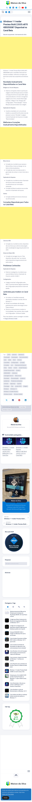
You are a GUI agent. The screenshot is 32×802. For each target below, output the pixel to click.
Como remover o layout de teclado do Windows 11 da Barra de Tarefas (18, 659)
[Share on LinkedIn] (25, 400)
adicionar (14, 354)
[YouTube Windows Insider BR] (22, 8)
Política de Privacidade (8, 794)
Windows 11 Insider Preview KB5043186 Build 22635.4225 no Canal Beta (22, 451)
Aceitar (5, 798)
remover (6, 383)
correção (22, 362)
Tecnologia (6, 386)
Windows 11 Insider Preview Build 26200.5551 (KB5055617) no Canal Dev (8, 451)
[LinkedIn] (13, 8)
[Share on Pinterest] (19, 400)
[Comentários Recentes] (19, 607)
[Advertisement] (16, 53)
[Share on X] (6, 400)
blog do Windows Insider (11, 318)
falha (5, 368)
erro (12, 365)
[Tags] (24, 607)
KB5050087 (7, 373)
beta (5, 360)
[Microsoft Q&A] (16, 8)
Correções (6, 365)
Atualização (7, 357)
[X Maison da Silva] (7, 8)
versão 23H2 (18, 386)
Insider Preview (22, 368)
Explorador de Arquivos (20, 365)
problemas (6, 381)
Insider (15, 368)
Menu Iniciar (18, 375)
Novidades (6, 378)
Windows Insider (8, 394)
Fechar (10, 368)
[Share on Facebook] (13, 400)
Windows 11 (14, 389)
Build (14, 360)
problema (22, 378)
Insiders (18, 370)
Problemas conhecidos (16, 381)
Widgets (25, 386)
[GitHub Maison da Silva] (19, 8)
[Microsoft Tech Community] (10, 8)
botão (9, 360)
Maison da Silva (15, 407)
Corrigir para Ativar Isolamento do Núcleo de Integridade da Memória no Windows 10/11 (18, 621)
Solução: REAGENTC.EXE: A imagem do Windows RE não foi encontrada (18, 633)
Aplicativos (21, 354)
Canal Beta (6, 362)
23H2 (8, 354)
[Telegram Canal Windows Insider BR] (26, 8)
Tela (12, 386)
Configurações (14, 362)
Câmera (19, 360)
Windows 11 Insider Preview (11, 391)
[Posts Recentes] (13, 607)
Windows (6, 389)
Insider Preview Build (9, 370)
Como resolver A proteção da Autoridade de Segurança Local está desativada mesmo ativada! (18, 646)
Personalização (14, 378)
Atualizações (15, 357)
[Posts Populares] (8, 607)
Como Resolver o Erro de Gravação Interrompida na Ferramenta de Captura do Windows (18, 652)
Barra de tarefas (23, 357)
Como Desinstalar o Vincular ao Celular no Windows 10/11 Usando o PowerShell (17, 684)
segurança (12, 383)
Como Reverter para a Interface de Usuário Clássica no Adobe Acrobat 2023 (18, 665)
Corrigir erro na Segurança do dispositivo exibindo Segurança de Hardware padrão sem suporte (18, 627)
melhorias (14, 373)
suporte (19, 383)
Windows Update (18, 394)
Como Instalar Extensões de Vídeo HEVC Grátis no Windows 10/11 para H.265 (18, 640)
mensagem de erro (8, 375)
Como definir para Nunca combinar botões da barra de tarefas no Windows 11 (18, 696)
